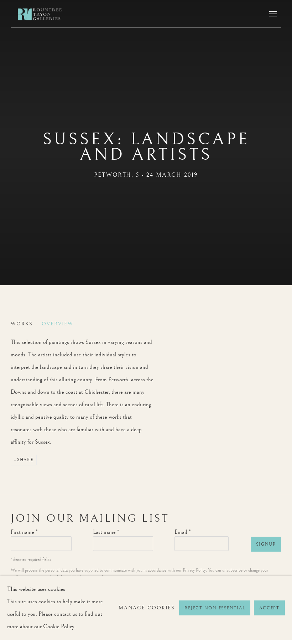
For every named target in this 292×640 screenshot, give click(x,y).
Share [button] (25, 460)
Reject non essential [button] (214, 608)
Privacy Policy (194, 570)
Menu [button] (272, 14)
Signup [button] (266, 544)
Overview (57, 324)
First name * (24, 532)
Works (22, 324)
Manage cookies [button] (147, 608)
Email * (182, 532)
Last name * (106, 532)
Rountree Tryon (46, 14)
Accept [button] (269, 608)
